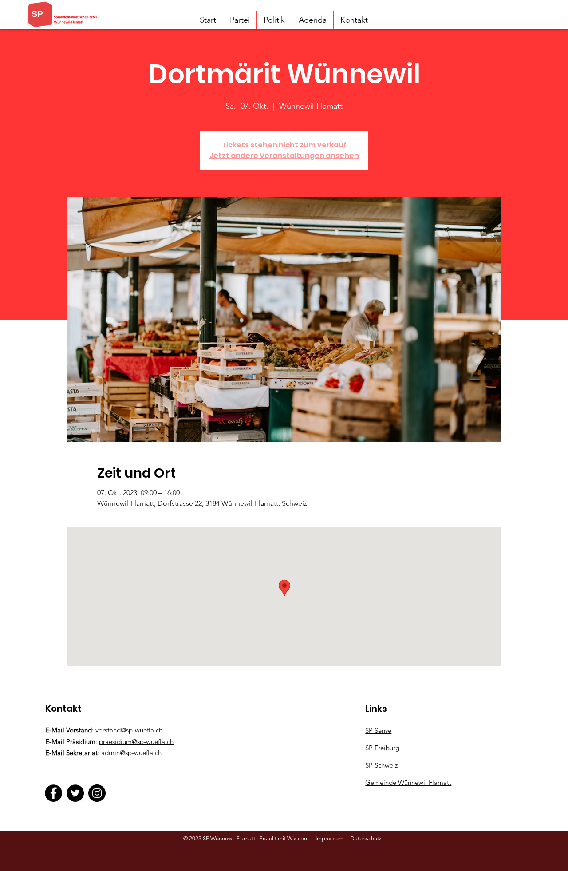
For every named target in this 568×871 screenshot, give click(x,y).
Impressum (329, 838)
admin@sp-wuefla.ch (131, 752)
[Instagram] (97, 793)
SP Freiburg (382, 748)
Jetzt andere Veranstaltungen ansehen (284, 155)
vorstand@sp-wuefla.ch (128, 730)
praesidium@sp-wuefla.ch (136, 741)
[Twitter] (75, 793)
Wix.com (298, 838)
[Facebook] (53, 793)
